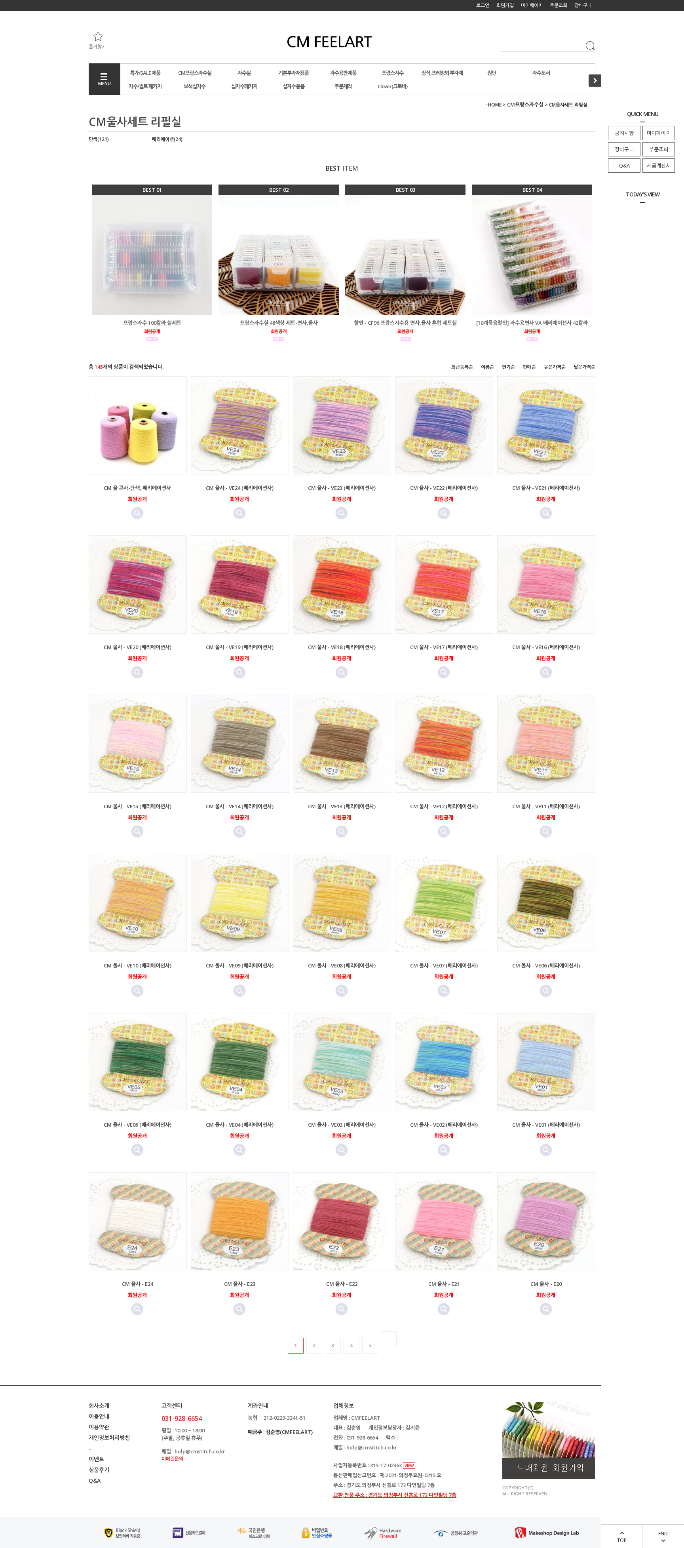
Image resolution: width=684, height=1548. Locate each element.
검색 (588, 44)
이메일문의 (172, 1458)
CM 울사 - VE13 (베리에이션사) (342, 806)
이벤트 (96, 1459)
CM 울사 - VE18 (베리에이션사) (342, 647)
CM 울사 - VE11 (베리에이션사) (546, 806)
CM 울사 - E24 (137, 1283)
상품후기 (99, 1470)
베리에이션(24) (167, 139)
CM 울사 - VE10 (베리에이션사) (137, 965)
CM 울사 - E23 (239, 1283)
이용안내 (99, 1416)
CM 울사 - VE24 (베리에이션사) (240, 487)
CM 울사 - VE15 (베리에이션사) (137, 806)
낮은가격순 (584, 367)
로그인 (482, 5)
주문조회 (658, 149)
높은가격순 (555, 367)
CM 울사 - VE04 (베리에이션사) (240, 1124)
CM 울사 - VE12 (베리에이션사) (444, 806)
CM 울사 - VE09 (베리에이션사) (240, 965)
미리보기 (137, 513)
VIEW (409, 1465)
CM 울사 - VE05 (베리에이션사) (137, 1124)
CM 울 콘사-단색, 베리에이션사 (137, 487)
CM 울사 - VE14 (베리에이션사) (240, 806)
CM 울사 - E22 (341, 1283)
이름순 (487, 367)
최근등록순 (462, 367)
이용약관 (99, 1427)
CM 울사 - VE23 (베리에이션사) (342, 487)
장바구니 (624, 149)
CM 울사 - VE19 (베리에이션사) (240, 647)
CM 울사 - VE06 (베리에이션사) (546, 965)
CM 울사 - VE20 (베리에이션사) (137, 647)
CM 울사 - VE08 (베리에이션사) (342, 965)
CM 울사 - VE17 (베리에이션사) (444, 647)
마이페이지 (659, 133)
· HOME (494, 104)
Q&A (624, 165)
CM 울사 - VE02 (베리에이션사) (444, 1124)
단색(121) (99, 139)
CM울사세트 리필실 (568, 104)
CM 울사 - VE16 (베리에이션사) (546, 647)
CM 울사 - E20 (546, 1283)
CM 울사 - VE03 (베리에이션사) (342, 1124)
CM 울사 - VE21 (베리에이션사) (546, 487)
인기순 (508, 367)
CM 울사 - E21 (444, 1283)
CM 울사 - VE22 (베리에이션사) (444, 487)
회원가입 (505, 5)
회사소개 (99, 1405)
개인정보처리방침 (109, 1437)
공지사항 (624, 133)
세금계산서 (659, 165)
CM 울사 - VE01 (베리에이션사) (546, 1124)
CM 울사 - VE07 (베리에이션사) (444, 965)
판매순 (529, 367)
